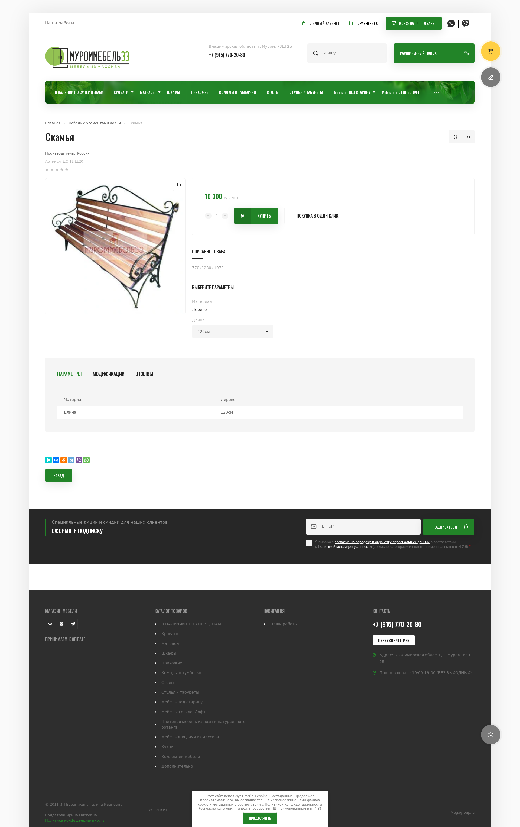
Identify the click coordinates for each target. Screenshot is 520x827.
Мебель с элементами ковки (94, 123)
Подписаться (444, 527)
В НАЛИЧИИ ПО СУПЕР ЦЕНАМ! (192, 624)
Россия (83, 153)
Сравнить (179, 184)
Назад (58, 475)
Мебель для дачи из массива (190, 737)
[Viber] (79, 460)
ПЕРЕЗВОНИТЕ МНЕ (394, 640)
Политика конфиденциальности (75, 820)
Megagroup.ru (463, 812)
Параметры (69, 373)
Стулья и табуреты (180, 692)
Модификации (109, 373)
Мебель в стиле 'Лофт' (184, 712)
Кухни (167, 747)
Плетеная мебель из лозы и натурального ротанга (203, 724)
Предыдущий (455, 136)
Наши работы (59, 23)
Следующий (468, 136)
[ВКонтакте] (56, 460)
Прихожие (171, 663)
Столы (167, 682)
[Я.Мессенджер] (48, 460)
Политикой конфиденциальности (345, 547)
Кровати (169, 634)
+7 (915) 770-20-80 (227, 54)
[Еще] (436, 92)
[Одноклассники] (63, 460)
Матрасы (170, 643)
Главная (53, 123)
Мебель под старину (182, 702)
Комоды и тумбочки (181, 673)
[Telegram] (71, 460)
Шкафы (168, 653)
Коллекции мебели (180, 756)
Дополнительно (177, 766)
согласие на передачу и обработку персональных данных (382, 542)
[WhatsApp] (86, 460)
